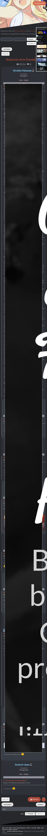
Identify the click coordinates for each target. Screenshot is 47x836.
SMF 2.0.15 (5, 828)
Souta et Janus (22, 764)
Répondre (35, 799)
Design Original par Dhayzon (15, 831)
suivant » (41, 804)
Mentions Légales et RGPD (9, 829)
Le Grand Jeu (23, 11)
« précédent (6, 49)
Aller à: (23, 813)
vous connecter (20, 31)
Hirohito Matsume (22, 70)
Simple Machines (21, 828)
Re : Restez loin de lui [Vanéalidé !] (14, 780)
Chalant (26, 80)
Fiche (20, 80)
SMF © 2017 (12, 828)
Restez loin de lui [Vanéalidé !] (23, 59)
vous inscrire (34, 31)
